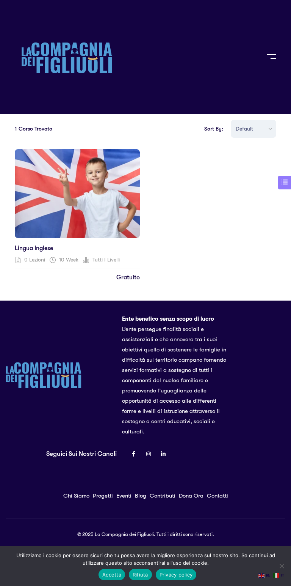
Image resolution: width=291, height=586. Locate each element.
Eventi (123, 495)
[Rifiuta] (281, 566)
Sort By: (213, 129)
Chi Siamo (76, 495)
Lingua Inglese (34, 248)
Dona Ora (191, 495)
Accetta (111, 575)
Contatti (217, 495)
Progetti (103, 495)
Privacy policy (176, 575)
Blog (140, 495)
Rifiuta (140, 575)
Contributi (162, 495)
